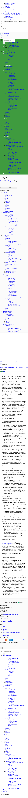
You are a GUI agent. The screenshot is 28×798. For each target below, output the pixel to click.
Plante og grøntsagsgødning (15, 146)
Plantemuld (11, 85)
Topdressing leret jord (13, 96)
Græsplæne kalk (12, 152)
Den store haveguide (10, 9)
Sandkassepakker (12, 158)
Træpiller (7, 123)
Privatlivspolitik (9, 4)
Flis (6, 115)
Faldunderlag (6, 212)
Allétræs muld (11, 78)
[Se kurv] (4, 51)
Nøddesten (11, 55)
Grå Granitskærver (12, 43)
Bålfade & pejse (12, 169)
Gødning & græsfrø (10, 145)
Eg (6, 133)
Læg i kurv (2, 371)
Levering (7, 16)
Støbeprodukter (7, 65)
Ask (6, 128)
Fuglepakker (11, 141)
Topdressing (8, 93)
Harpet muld (11, 73)
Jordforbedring (12, 82)
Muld (4, 71)
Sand (6, 63)
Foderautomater (12, 139)
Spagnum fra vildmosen (14, 103)
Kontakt (7, 6)
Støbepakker (8, 68)
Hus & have (5, 618)
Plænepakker (11, 95)
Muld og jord (8, 72)
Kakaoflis (7, 113)
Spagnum (7, 102)
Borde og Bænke (12, 165)
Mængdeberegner (10, 3)
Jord (6, 275)
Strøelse (5, 118)
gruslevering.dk (19, 569)
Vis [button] (0, 363)
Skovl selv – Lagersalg (8, 19)
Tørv (6, 121)
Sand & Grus (6, 61)
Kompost (10, 86)
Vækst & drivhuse (12, 171)
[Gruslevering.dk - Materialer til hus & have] (4, 34)
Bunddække (6, 111)
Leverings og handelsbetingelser (11, 13)
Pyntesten (8, 53)
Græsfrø (10, 149)
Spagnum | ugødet (13, 105)
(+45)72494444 (6, 613)
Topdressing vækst (13, 99)
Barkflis (7, 112)
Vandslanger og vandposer (15, 168)
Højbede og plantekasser (14, 162)
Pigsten (10, 58)
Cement (7, 69)
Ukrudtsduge (11, 48)
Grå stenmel (11, 51)
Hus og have (6, 136)
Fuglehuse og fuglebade (14, 142)
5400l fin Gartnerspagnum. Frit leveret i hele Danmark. (14, 367)
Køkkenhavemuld (12, 88)
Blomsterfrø (11, 148)
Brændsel (5, 125)
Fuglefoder (11, 143)
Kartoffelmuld (11, 83)
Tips (6, 10)
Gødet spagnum (12, 108)
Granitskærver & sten (8, 39)
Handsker (10, 166)
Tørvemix (7, 122)
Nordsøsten (11, 228)
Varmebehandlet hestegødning (16, 89)
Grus (6, 62)
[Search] (4, 43)
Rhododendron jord (13, 79)
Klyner (9, 109)
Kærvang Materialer (7, 543)
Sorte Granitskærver (13, 42)
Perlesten (10, 56)
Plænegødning (12, 153)
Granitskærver (9, 41)
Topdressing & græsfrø (8, 324)
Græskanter (11, 151)
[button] (1, 182)
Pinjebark (7, 116)
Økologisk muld (12, 92)
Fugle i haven (8, 138)
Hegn (9, 164)
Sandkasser (11, 156)
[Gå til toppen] (1, 648)
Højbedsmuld (11, 75)
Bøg (6, 131)
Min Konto (5, 629)
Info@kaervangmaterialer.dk (10, 614)
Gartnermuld (11, 76)
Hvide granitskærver (13, 46)
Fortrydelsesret (9, 17)
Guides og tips (6, 7)
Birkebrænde (8, 129)
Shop (4, 626)
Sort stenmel (11, 52)
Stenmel (7, 49)
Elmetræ (7, 135)
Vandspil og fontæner (13, 172)
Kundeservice (6, 2)
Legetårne (8, 265)
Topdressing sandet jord (14, 98)
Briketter (7, 132)
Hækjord (10, 81)
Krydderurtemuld (12, 91)
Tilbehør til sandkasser (14, 159)
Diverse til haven (9, 155)
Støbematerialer (9, 66)
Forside (2, 181)
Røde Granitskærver (13, 45)
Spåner (7, 119)
